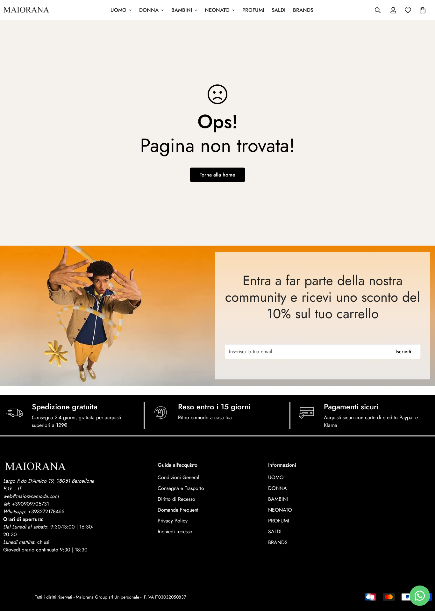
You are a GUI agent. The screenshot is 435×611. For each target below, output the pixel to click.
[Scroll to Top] (422, 576)
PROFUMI (253, 10)
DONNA (149, 10)
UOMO (118, 10)
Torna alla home (217, 174)
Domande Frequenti (179, 510)
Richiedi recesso (175, 531)
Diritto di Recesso (176, 499)
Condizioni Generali (179, 477)
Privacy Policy (173, 520)
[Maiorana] (26, 10)
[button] (422, 10)
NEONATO (217, 10)
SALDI (278, 10)
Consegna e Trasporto (181, 488)
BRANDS (303, 10)
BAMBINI (181, 10)
